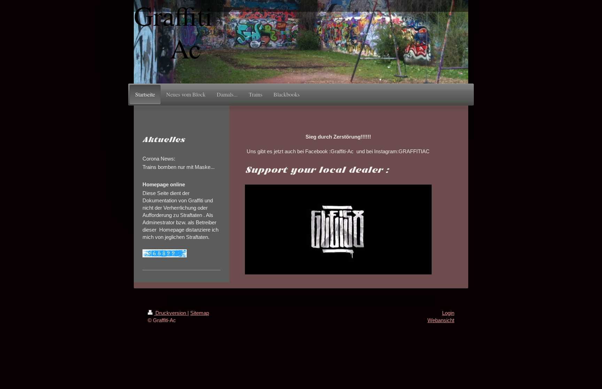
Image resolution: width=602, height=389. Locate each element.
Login (448, 313)
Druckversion (170, 313)
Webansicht (440, 320)
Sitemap (199, 313)
